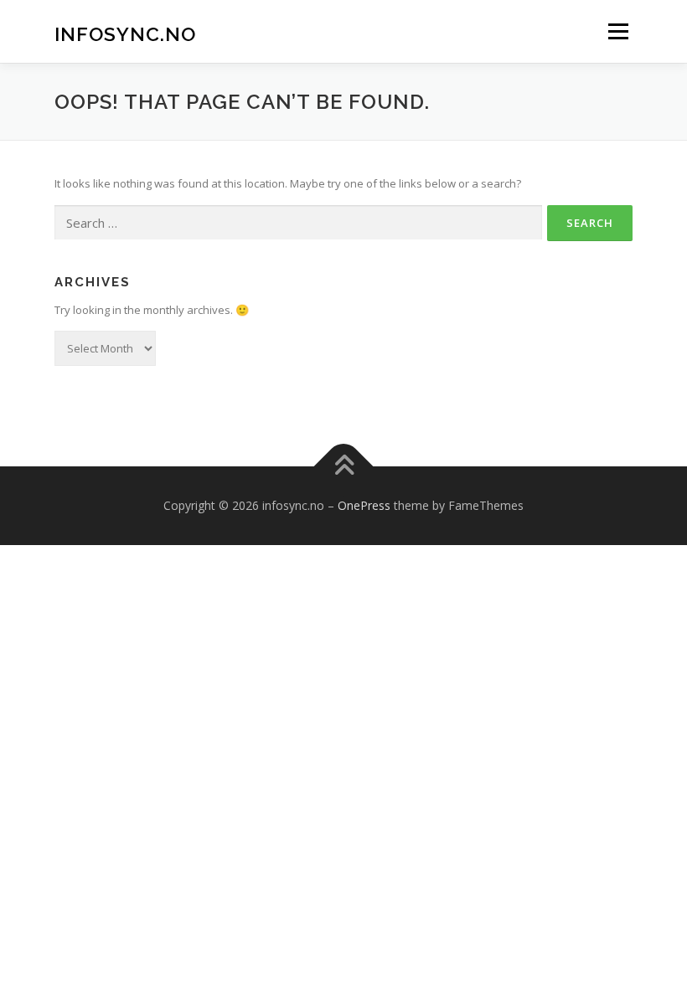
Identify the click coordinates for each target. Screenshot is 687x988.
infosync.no (125, 33)
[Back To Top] (344, 467)
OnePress (364, 505)
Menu (618, 31)
